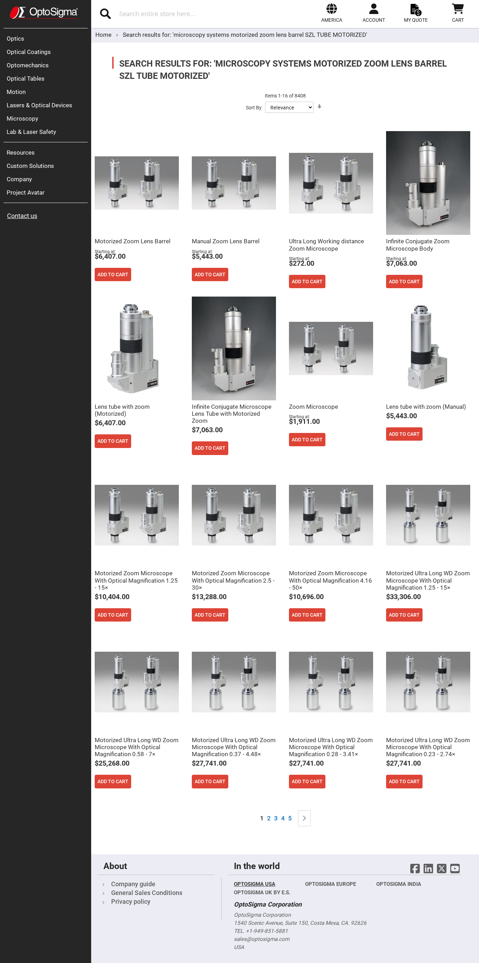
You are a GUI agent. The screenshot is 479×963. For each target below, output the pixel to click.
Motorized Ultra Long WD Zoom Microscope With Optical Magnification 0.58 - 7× (136, 747)
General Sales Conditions (146, 892)
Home (104, 34)
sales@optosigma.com (261, 939)
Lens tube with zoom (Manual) (426, 406)
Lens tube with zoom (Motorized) (122, 410)
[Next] (304, 818)
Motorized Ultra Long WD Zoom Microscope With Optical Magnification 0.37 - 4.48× (234, 747)
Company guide (133, 884)
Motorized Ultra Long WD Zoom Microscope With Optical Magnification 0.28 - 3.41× (331, 747)
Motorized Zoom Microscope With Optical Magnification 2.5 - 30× (233, 580)
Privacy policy (130, 901)
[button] (331, 13)
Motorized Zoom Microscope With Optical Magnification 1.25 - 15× (136, 580)
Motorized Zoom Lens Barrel (132, 241)
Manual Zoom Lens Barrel (225, 241)
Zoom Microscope (313, 406)
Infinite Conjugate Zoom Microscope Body (418, 245)
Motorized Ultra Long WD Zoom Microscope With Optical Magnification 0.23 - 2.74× (428, 747)
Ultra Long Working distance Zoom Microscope (326, 245)
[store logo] (44, 13)
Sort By (254, 107)
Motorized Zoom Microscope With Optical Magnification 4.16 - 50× (330, 580)
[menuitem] (47, 38)
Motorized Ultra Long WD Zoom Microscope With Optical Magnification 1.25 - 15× (428, 580)
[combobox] (167, 13)
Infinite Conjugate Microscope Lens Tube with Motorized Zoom (231, 413)
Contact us (22, 215)
